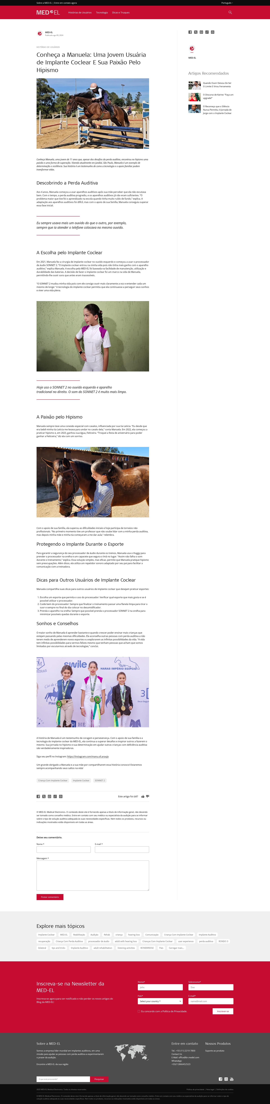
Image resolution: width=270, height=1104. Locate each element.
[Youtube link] (231, 1079)
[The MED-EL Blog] (48, 12)
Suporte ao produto (214, 1050)
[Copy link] (55, 796)
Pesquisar (99, 1079)
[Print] (60, 796)
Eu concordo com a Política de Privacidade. (164, 1011)
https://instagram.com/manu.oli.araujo (88, 756)
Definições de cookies (224, 1089)
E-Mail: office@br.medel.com (185, 1057)
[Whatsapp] (49, 796)
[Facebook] (38, 796)
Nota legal (210, 1089)
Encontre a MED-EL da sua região (52, 1064)
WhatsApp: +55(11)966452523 (181, 1062)
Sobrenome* (194, 982)
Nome (40, 844)
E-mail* (192, 995)
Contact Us (177, 1054)
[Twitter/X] (44, 796)
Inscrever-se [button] (223, 1011)
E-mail (99, 844)
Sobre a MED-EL (44, 2)
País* (140, 995)
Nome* (141, 982)
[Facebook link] (220, 1079)
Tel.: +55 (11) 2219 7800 (183, 1050)
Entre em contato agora (65, 2)
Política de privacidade (195, 1089)
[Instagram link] (226, 1079)
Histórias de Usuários (48, 47)
